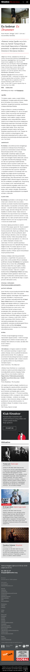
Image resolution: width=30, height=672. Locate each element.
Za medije (3, 638)
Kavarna (3, 607)
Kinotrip (3, 619)
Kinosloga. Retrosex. (6, 627)
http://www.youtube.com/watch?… (11, 285)
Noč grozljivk (4, 629)
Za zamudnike (6, 504)
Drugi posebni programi (7, 633)
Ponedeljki (3, 624)
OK (25, 670)
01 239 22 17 (6, 571)
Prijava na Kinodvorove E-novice (9, 593)
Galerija (3, 605)
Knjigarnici (20, 90)
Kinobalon (3, 616)
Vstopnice (3, 590)
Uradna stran (9, 87)
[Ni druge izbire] (15, 496)
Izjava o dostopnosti (6, 639)
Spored (3, 588)
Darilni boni (4, 595)
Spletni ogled (4, 632)
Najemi (3, 636)
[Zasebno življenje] (15, 535)
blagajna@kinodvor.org (9, 573)
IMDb (2, 87)
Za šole (3, 618)
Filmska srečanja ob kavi (7, 622)
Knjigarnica (4, 604)
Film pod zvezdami (5, 625)
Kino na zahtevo (5, 601)
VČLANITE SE (9, 428)
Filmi (2, 599)
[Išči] (23, 2)
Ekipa (2, 611)
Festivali (3, 621)
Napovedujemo (5, 598)
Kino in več (3, 614)
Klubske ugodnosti (5, 596)
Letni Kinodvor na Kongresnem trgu (9, 630)
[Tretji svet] (15, 453)
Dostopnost (4, 591)
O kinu (2, 610)
